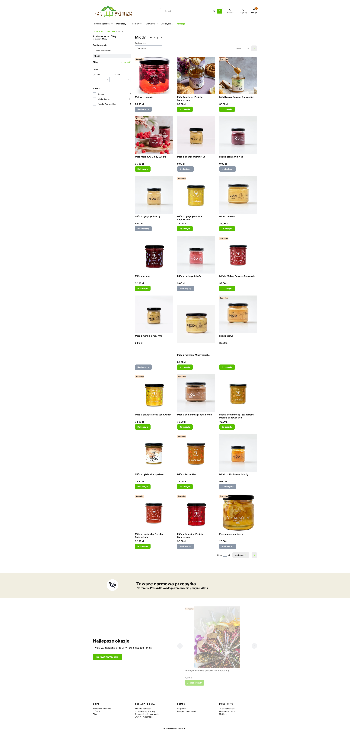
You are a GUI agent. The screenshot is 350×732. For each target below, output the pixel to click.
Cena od (96, 75)
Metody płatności (143, 708)
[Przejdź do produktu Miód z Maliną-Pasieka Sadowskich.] (238, 255)
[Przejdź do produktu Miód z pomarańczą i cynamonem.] (196, 393)
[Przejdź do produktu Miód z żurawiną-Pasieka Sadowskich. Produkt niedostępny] (196, 512)
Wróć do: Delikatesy (104, 50)
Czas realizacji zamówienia (147, 714)
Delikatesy (111, 31)
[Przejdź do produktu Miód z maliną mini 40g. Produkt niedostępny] (196, 255)
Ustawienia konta (227, 711)
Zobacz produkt (194, 683)
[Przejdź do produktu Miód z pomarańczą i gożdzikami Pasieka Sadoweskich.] (238, 393)
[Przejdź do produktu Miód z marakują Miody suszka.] (196, 324)
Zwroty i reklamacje (144, 717)
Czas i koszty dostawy (145, 711)
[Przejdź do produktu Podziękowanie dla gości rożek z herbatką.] (217, 637)
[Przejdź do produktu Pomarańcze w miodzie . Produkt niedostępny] (238, 512)
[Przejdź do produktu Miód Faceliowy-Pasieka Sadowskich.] (196, 75)
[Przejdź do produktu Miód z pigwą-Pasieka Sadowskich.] (154, 393)
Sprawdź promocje (107, 656)
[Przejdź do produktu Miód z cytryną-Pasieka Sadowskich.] (196, 195)
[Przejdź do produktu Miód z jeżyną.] (154, 255)
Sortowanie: (140, 43)
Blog (95, 714)
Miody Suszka (103, 99)
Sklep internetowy (174, 728)
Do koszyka (185, 109)
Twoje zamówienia (227, 708)
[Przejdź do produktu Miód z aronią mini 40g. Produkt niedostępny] (238, 135)
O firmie (96, 711)
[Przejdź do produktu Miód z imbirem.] (238, 195)
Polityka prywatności (186, 711)
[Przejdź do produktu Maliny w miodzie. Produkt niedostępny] (154, 75)
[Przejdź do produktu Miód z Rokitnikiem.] (196, 453)
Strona (238, 48)
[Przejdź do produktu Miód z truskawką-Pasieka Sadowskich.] (154, 512)
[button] (219, 11)
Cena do (118, 75)
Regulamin (181, 708)
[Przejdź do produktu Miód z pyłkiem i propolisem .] (154, 453)
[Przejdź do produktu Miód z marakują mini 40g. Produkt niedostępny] (154, 314)
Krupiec (100, 94)
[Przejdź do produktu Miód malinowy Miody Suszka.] (154, 135)
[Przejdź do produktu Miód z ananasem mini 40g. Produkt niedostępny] (196, 135)
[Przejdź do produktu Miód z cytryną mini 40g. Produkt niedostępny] (154, 195)
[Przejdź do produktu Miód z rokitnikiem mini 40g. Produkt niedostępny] (238, 453)
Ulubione (223, 714)
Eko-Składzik (98, 31)
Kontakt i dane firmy (102, 708)
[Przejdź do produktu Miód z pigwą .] (238, 314)
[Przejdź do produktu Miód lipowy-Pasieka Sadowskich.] (238, 75)
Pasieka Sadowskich (106, 104)
